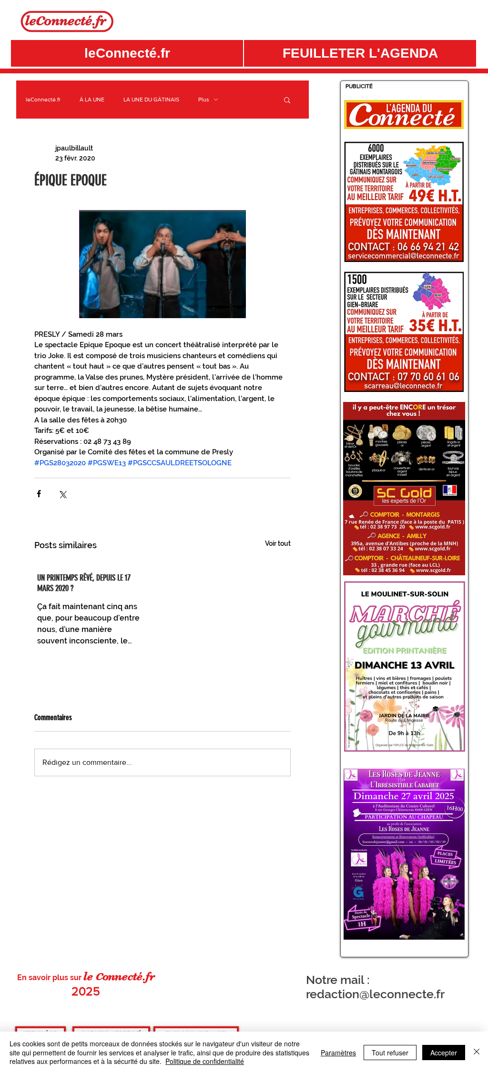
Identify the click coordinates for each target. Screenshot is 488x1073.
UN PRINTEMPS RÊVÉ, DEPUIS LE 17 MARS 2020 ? (84, 582)
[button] (360, 53)
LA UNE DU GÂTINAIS (151, 99)
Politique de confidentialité (204, 1061)
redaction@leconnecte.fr (375, 994)
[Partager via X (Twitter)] (62, 493)
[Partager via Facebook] (38, 493)
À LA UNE (92, 99)
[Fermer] (476, 1052)
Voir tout (278, 543)
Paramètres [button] (338, 1052)
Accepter (443, 1052)
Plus (203, 99)
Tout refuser (390, 1052)
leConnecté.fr (43, 99)
